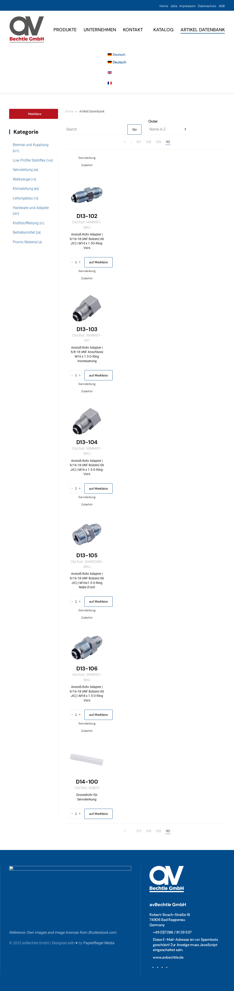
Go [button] (134, 129)
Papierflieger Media (98, 943)
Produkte (65, 30)
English (118, 72)
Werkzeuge (24, 179)
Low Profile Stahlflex (33, 160)
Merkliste (34, 114)
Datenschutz (207, 6)
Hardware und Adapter (31, 211)
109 (158, 142)
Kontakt (133, 30)
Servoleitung (25, 169)
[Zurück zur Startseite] (26, 29)
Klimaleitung (26, 188)
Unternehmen (100, 30)
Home (164, 6)
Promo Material (27, 242)
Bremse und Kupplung (30, 148)
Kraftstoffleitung (28, 223)
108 (148, 142)
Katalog (163, 30)
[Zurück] (119, 142)
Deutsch (118, 54)
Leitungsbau (25, 198)
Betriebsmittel (26, 232)
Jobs (173, 6)
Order (153, 121)
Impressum (187, 6)
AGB (222, 6)
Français (119, 83)
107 (138, 142)
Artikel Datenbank (203, 30)
